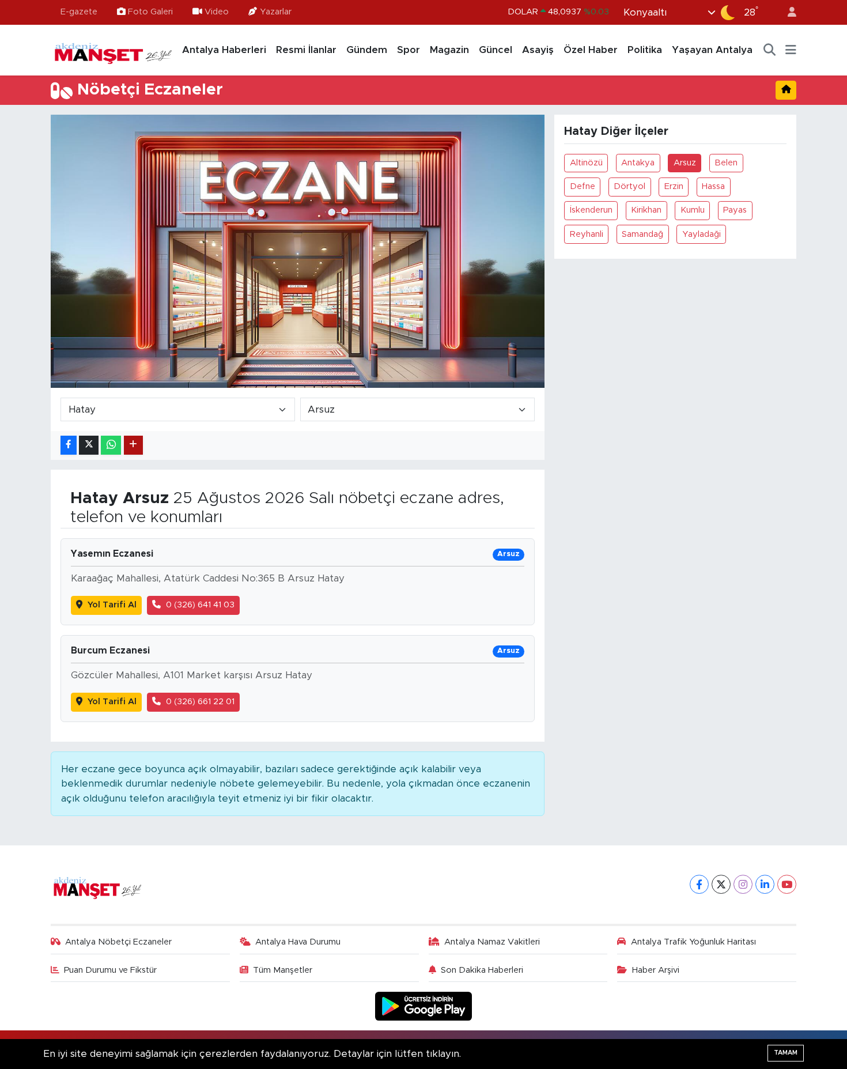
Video (217, 11)
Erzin (673, 186)
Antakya (638, 162)
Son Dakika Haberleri (482, 970)
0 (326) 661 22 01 (200, 701)
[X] (721, 884)
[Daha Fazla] (133, 445)
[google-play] (424, 1006)
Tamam (785, 1052)
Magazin (449, 50)
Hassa (713, 186)
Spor (408, 50)
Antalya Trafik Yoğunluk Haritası (693, 942)
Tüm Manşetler (282, 970)
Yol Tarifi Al (112, 604)
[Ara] (770, 50)
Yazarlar (276, 11)
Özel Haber (591, 50)
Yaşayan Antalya (712, 50)
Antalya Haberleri (224, 50)
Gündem (366, 50)
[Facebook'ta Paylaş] (68, 445)
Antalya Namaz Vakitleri (492, 942)
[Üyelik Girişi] (787, 12)
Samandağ (642, 234)
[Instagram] (743, 884)
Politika (644, 50)
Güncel (495, 50)
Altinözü (586, 162)
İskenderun (591, 210)
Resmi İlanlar (306, 50)
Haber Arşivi (655, 970)
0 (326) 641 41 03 (200, 604)
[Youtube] (786, 884)
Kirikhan (646, 210)
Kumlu (692, 210)
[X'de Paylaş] (89, 445)
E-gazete (78, 11)
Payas (735, 210)
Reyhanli (586, 234)
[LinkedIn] (764, 884)
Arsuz (685, 162)
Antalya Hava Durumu (298, 942)
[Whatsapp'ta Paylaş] (111, 445)
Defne (582, 186)
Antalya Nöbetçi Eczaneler (118, 942)
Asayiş (538, 50)
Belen (726, 162)
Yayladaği (701, 234)
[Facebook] (699, 884)
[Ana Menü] (790, 50)
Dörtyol (629, 186)
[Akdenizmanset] (113, 49)
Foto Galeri (150, 11)
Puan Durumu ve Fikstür (110, 970)
